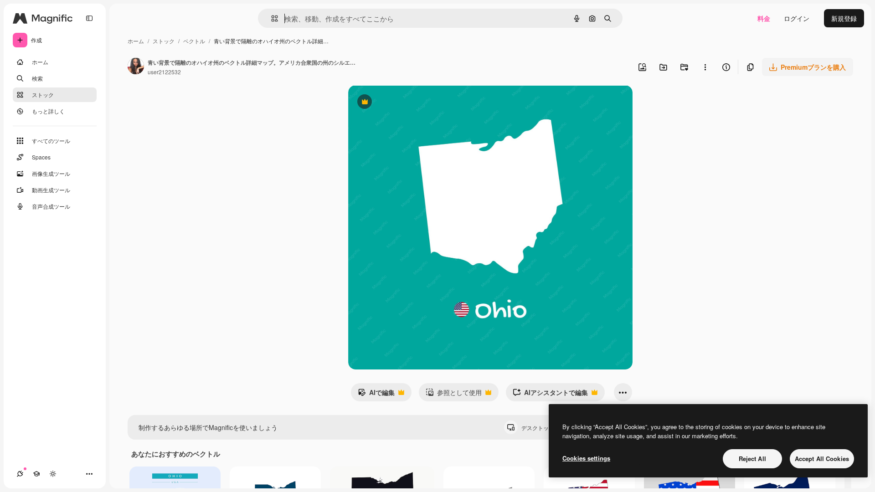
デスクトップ (545, 427)
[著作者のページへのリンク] (136, 67)
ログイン (796, 18)
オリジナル (411, 103)
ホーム (136, 41)
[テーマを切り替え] (53, 473)
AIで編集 (376, 394)
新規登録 (844, 18)
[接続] (20, 473)
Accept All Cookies (822, 458)
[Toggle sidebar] (89, 18)
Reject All (752, 458)
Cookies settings (586, 458)
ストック (164, 41)
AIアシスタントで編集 (550, 394)
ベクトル (194, 41)
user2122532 (164, 72)
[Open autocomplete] (270, 18)
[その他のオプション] (705, 67)
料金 (763, 18)
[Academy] (36, 473)
